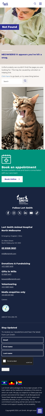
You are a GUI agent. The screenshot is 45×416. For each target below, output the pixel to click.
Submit (5, 369)
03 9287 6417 (6, 274)
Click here (6, 76)
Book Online (10, 179)
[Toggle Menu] (40, 3)
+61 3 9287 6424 (7, 287)
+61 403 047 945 (8, 295)
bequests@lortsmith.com (11, 279)
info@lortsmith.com (9, 254)
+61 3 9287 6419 (7, 266)
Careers (4, 300)
